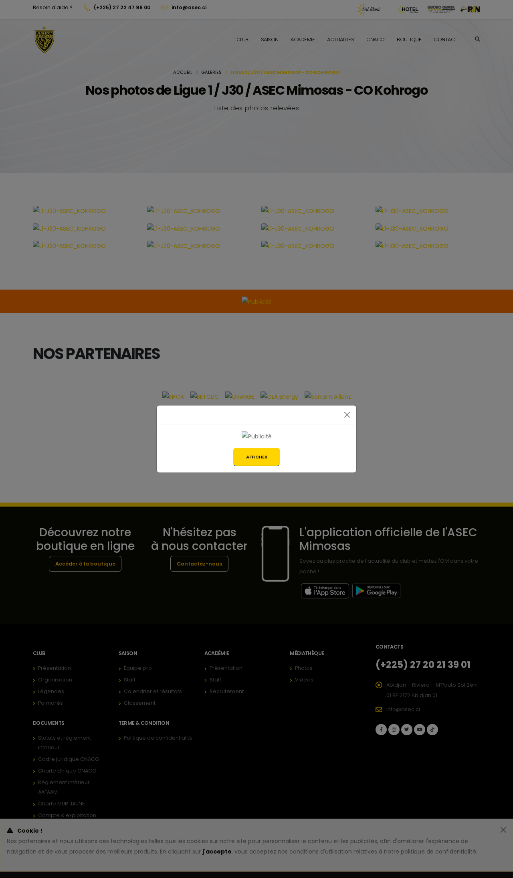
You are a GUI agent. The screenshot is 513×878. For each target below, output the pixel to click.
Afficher (256, 457)
